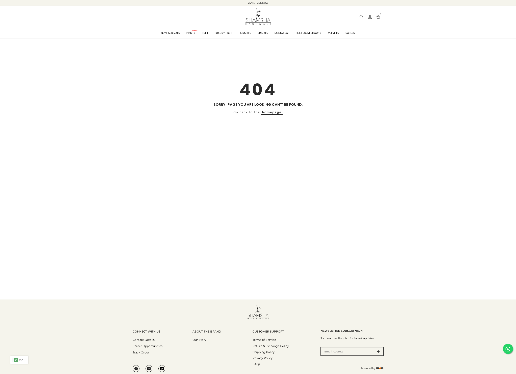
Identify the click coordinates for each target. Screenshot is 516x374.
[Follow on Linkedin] (161, 368)
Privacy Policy (263, 358)
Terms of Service (264, 340)
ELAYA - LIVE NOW (258, 2)
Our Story (199, 340)
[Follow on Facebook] (136, 368)
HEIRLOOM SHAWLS (308, 33)
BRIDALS (263, 33)
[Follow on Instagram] (149, 368)
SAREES (350, 33)
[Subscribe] (376, 351)
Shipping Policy (264, 352)
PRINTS (192, 32)
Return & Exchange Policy (271, 346)
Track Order (141, 352)
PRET (205, 33)
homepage (272, 112)
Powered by (368, 368)
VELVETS (333, 33)
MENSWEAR (282, 33)
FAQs (256, 364)
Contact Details (144, 340)
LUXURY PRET (223, 33)
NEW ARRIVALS (170, 33)
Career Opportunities (147, 346)
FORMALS (245, 33)
